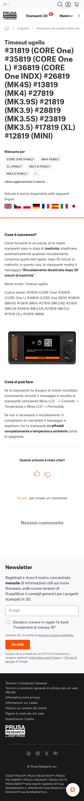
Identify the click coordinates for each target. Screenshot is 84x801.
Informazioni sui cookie (21, 702)
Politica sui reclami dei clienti (26, 708)
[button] (8, 206)
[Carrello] (76, 4)
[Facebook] (28, 753)
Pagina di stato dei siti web (24, 713)
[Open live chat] (73, 790)
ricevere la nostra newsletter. (56, 635)
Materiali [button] (66, 16)
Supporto (23, 28)
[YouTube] (55, 753)
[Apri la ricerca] (60, 4)
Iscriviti (18, 644)
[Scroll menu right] (79, 15)
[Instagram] (37, 753)
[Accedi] (68, 4)
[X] (46, 753)
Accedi (22, 498)
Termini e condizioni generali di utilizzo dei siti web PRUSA (41, 690)
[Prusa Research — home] (10, 16)
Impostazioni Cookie (19, 719)
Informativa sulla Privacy (44, 657)
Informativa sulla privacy (22, 697)
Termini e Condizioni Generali (26, 683)
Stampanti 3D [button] (39, 15)
